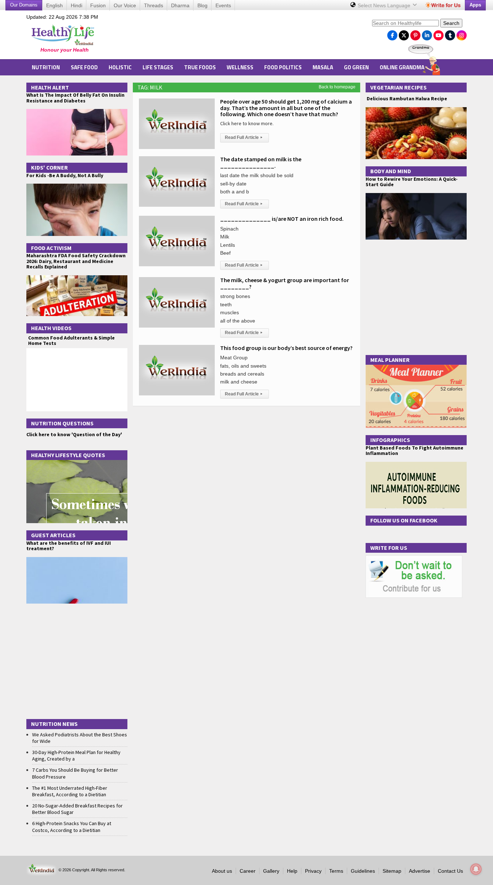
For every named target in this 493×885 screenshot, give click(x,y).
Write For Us (388, 547)
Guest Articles (53, 535)
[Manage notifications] (476, 869)
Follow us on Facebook (403, 520)
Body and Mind (390, 171)
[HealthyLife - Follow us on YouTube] (438, 33)
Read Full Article (243, 137)
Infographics (390, 439)
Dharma (180, 5)
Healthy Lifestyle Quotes (68, 455)
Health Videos (51, 328)
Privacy (313, 871)
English (54, 5)
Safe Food (84, 67)
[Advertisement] (236, 36)
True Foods (200, 67)
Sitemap (392, 871)
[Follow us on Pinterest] (415, 33)
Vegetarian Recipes (398, 87)
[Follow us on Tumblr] (450, 33)
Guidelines (363, 871)
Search (451, 23)
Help (292, 871)
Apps (475, 5)
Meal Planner (390, 359)
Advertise (419, 871)
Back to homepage (337, 86)
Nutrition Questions (62, 423)
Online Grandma (402, 67)
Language (385, 5)
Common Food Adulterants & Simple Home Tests (71, 340)
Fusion (98, 5)
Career (248, 871)
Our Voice (125, 5)
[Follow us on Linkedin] (427, 33)
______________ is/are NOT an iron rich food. (282, 218)
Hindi (76, 5)
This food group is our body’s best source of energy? (286, 347)
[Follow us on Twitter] (404, 33)
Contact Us (450, 871)
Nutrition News (54, 723)
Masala (323, 67)
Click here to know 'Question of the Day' (74, 434)
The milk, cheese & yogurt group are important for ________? (284, 283)
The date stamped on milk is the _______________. (260, 162)
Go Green (356, 67)
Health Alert (50, 87)
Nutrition (46, 67)
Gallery (271, 871)
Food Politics (283, 67)
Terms (336, 871)
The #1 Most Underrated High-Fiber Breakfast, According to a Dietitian (69, 791)
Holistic (120, 67)
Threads (153, 5)
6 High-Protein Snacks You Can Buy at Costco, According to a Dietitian (71, 826)
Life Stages (158, 67)
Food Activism (51, 247)
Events (223, 5)
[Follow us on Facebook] (392, 33)
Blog (202, 5)
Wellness (240, 67)
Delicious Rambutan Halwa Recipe (406, 98)
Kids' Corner (49, 167)
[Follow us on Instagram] (462, 33)
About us (222, 871)
